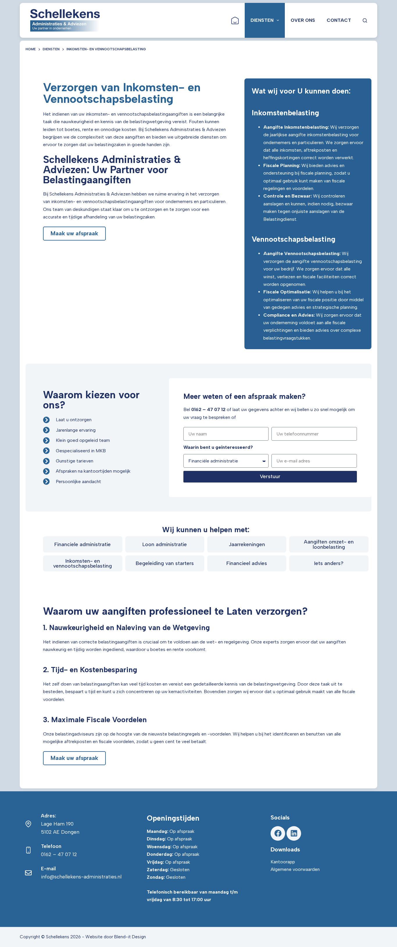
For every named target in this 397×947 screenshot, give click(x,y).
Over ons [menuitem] (303, 20)
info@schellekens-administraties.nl (81, 877)
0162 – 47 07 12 (59, 854)
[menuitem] (235, 20)
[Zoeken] (365, 20)
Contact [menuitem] (339, 20)
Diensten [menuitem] (262, 20)
